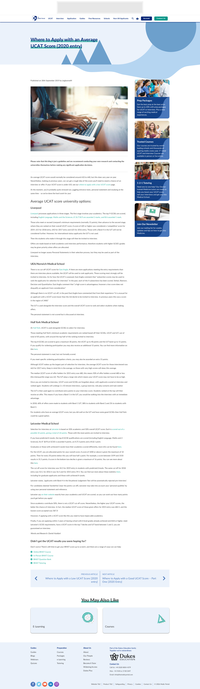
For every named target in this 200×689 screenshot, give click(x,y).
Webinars (34, 660)
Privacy (130, 684)
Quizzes (34, 663)
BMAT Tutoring (39, 563)
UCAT (50, 18)
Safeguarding (120, 684)
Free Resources (94, 18)
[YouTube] (44, 684)
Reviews (86, 660)
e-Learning (61, 660)
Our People (88, 656)
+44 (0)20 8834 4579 (123, 667)
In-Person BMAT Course (43, 556)
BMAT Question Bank (42, 559)
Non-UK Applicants (120, 18)
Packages (60, 656)
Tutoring (60, 663)
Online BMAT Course (42, 552)
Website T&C (96, 684)
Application (71, 18)
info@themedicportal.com (123, 675)
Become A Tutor (89, 663)
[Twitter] (38, 684)
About (85, 652)
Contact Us (161, 18)
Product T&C (108, 684)
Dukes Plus (87, 671)
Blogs (33, 656)
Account (146, 18)
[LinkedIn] (50, 684)
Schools (107, 18)
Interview (60, 18)
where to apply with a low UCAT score (95, 185)
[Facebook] (33, 684)
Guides (82, 18)
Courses (60, 652)
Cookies (138, 684)
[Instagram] (56, 684)
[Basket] (137, 18)
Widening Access (90, 667)
